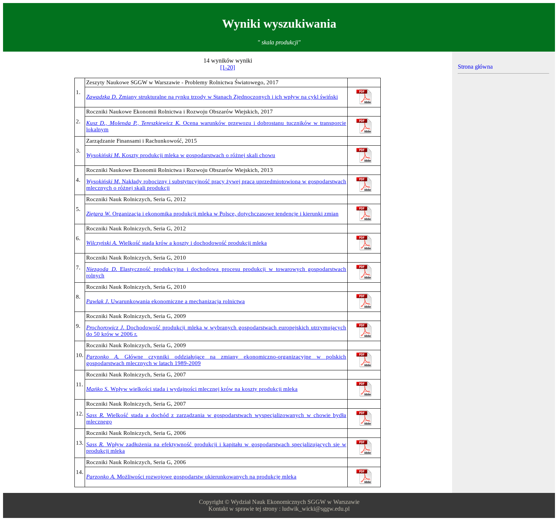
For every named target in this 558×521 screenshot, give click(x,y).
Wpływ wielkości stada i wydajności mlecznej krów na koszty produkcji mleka (192, 389)
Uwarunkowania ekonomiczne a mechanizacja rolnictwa (165, 301)
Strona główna (475, 66)
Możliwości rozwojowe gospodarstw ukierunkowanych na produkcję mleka (191, 477)
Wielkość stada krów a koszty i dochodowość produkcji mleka (176, 243)
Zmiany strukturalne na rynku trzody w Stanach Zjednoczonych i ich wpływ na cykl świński (212, 97)
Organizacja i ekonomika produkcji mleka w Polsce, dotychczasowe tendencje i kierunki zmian (212, 214)
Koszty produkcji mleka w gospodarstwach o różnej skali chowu (180, 155)
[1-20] (227, 67)
